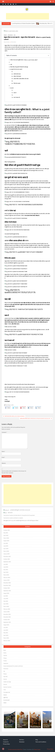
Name (3, 451)
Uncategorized (7, 692)
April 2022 (6, 603)
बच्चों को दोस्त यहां (17, 74)
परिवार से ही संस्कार (17, 76)
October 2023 (7, 559)
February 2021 (7, 640)
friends (5, 660)
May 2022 (6, 601)
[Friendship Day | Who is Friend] (26, 23)
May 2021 (6, 632)
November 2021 (7, 617)
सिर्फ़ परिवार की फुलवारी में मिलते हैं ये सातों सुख (19, 67)
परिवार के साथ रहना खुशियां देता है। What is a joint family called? (24, 60)
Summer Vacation (7, 687)
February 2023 (7, 577)
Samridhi (6, 676)
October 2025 (7, 530)
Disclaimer (21, 741)
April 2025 (6, 535)
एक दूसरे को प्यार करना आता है (16, 69)
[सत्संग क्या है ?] (5, 513)
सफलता (5, 702)
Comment (4, 432)
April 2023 (6, 572)
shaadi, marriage (7, 681)
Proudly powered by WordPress (15, 749)
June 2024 (6, 546)
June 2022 (6, 598)
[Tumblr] (16, 4)
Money (5, 673)
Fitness (5, 658)
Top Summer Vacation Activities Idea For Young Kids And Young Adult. (19, 515)
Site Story (21, 739)
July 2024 (6, 543)
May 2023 (6, 569)
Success (5, 684)
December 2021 (7, 614)
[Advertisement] (27, 16)
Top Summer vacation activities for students (13, 518)
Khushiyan (10, 34)
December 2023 (7, 556)
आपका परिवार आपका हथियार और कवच (21, 78)
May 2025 (6, 532)
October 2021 (7, 619)
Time (5, 689)
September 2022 (7, 590)
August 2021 (6, 624)
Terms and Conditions (41, 741)
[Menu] (3, 1)
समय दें (15, 92)
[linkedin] (10, 4)
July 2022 (6, 595)
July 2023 (6, 564)
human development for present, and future (13, 666)
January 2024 (7, 553)
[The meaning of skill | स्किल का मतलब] (45, 23)
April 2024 (6, 548)
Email (3, 457)
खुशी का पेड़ (6, 697)
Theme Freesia (37, 749)
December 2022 (7, 582)
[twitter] (5, 4)
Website (4, 463)
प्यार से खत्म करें (17, 97)
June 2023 (6, 567)
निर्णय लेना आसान (17, 83)
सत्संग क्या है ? (10, 512)
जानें (11, 64)
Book (5, 650)
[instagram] (13, 4)
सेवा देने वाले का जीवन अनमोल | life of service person (14, 416)
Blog (37, 739)
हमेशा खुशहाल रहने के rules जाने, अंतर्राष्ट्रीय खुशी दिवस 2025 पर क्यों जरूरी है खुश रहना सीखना (21, 520)
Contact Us (6, 741)
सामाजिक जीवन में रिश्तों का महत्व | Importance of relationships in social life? (35, 418)
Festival (5, 655)
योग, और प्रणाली (6, 700)
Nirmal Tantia (6, 42)
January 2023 (7, 580)
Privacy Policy (6, 744)
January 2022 (7, 611)
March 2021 (6, 638)
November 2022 (7, 585)
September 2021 (7, 622)
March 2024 (6, 551)
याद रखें (11, 88)
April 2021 (6, 635)
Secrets (5, 679)
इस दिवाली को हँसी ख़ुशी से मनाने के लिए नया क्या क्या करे (20, 510)
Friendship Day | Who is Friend (35, 23)
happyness (6, 663)
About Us (5, 739)
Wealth (5, 694)
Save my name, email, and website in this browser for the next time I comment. (14, 471)
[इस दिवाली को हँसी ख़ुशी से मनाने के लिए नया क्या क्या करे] (6, 510)
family (5, 34)
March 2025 (6, 538)
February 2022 (7, 609)
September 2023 (7, 561)
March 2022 (6, 606)
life (14, 34)
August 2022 (6, 593)
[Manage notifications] (3, 749)
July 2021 (6, 627)
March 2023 (6, 574)
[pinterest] (8, 4)
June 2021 (6, 630)
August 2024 (6, 540)
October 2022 (7, 588)
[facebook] (3, 4)
